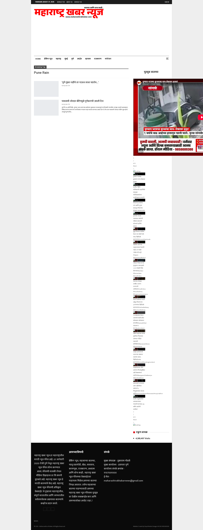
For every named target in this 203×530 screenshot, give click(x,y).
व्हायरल (88, 58)
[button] (151, 167)
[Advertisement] (101, 35)
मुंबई (66, 58)
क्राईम (79, 58)
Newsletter (61, 2)
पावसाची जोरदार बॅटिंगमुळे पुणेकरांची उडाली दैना (82, 101)
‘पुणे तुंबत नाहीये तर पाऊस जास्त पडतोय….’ (80, 82)
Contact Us (78, 2)
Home (38, 58)
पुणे (72, 58)
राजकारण (98, 58)
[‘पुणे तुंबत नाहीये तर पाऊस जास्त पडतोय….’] (46, 89)
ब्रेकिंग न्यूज (48, 58)
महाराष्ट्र (58, 58)
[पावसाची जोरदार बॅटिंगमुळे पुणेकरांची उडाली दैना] (46, 108)
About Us (69, 2)
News (36, 521)
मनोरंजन (108, 58)
